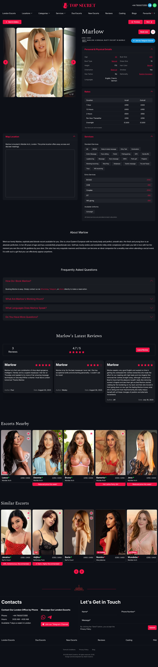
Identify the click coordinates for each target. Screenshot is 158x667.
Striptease (117, 164)
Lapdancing (90, 159)
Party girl (134, 159)
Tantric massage (130, 164)
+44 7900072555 (139, 5)
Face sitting (104, 154)
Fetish (115, 154)
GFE (136, 154)
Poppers (144, 159)
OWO (125, 159)
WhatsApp (44, 289)
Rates (87, 91)
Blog (93, 649)
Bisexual (114, 70)
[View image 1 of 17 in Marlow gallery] (39, 62)
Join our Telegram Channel (56, 624)
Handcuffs (145, 154)
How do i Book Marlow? (18, 281)
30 (116, 57)
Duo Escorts (77, 13)
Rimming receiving (92, 164)
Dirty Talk (124, 149)
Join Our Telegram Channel (144, 41)
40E (150, 57)
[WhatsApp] (43, 617)
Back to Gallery (13, 22)
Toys (88, 168)
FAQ (155, 640)
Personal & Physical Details (98, 49)
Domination (135, 149)
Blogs (134, 13)
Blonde (149, 65)
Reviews (109, 13)
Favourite (149, 13)
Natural (114, 61)
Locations (26, 13)
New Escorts (93, 13)
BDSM (95, 149)
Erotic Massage (91, 154)
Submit (152, 628)
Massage (102, 159)
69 (87, 149)
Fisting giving (126, 154)
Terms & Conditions (69, 649)
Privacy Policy (85, 629)
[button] (73, 62)
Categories (43, 13)
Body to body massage (108, 149)
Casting (122, 13)
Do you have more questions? (22, 317)
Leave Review (142, 350)
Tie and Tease (144, 164)
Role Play (106, 164)
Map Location (12, 136)
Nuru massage (113, 159)
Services (59, 13)
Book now (144, 32)
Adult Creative (88, 657)
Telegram (52, 289)
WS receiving (98, 168)
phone (61, 289)
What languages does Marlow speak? (26, 308)
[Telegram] (150, 5)
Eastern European (145, 74)
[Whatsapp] (155, 5)
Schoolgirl (89, 212)
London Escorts (9, 13)
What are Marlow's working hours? (25, 299)
